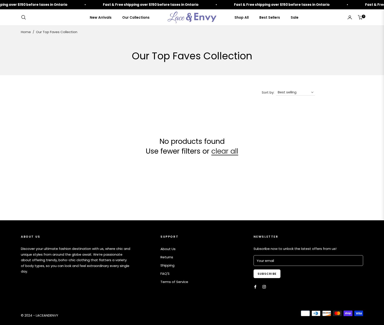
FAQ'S (165, 273)
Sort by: (268, 92)
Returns (166, 257)
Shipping (167, 265)
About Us (168, 249)
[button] (25, 17)
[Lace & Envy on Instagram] (264, 286)
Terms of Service (174, 281)
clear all (224, 151)
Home (26, 32)
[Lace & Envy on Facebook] (255, 286)
